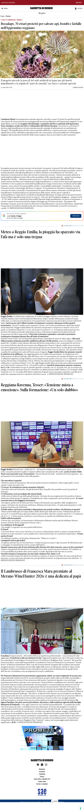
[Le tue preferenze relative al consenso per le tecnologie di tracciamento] (80, 808)
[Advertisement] (16, 104)
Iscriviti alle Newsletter (8, 2)
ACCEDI (80, 8)
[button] (42, 738)
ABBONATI (79, 2)
